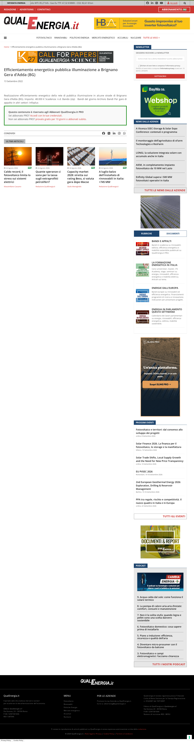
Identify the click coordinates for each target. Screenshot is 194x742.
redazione (142, 729)
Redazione (10, 9)
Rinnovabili (60, 37)
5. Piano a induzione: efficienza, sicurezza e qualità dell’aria (155, 637)
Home (6, 47)
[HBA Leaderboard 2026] (142, 23)
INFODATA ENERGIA (16, 3)
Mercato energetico (103, 37)
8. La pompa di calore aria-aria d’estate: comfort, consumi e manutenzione (159, 607)
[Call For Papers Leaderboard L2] (65, 56)
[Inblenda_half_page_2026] (160, 376)
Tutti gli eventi (174, 516)
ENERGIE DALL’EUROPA (165, 288)
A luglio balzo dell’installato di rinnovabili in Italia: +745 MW (111, 177)
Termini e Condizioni (124, 734)
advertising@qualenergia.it (115, 704)
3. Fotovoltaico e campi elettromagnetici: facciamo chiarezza (158, 655)
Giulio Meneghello (74, 186)
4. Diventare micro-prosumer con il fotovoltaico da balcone (157, 646)
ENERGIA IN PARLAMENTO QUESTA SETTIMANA (167, 310)
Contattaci (43, 9)
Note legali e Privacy (93, 734)
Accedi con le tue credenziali (46, 115)
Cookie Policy (109, 734)
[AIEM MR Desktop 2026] (160, 211)
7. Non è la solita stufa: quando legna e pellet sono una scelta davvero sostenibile (159, 617)
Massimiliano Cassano (12, 186)
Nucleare (136, 37)
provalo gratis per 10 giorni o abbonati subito (61, 119)
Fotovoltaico (44, 37)
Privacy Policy (6, 740)
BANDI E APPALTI (161, 241)
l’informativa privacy (167, 68)
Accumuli (122, 37)
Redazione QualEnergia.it (45, 186)
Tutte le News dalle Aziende (165, 190)
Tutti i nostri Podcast (168, 664)
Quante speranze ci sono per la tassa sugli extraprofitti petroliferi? (48, 177)
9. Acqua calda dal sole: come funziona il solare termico (160, 598)
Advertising (27, 9)
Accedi (174, 3)
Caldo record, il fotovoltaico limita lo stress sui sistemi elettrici (17, 177)
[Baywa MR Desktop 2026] (160, 101)
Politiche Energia (79, 37)
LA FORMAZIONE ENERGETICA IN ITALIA (164, 263)
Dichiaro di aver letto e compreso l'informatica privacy (160, 66)
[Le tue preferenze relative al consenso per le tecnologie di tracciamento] (189, 737)
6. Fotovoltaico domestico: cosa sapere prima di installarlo (159, 628)
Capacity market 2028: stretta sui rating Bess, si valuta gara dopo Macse (80, 177)
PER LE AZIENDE (106, 695)
